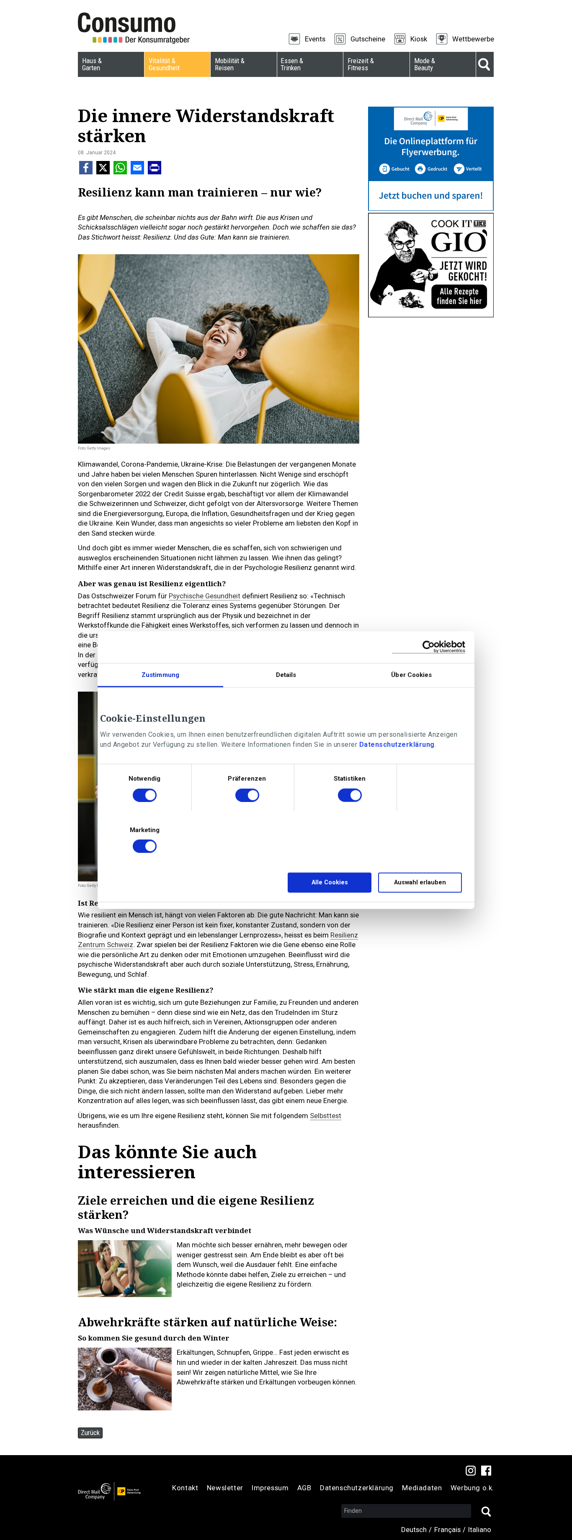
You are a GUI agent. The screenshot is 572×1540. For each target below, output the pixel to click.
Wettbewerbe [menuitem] (473, 39)
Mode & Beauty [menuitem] (424, 64)
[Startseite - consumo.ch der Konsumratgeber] (138, 28)
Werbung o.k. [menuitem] (472, 1488)
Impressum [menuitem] (270, 1488)
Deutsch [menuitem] (414, 1529)
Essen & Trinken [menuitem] (292, 64)
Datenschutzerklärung (397, 744)
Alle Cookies (330, 882)
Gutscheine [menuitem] (367, 39)
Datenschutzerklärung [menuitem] (357, 1488)
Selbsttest (325, 1115)
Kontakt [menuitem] (185, 1488)
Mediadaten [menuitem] (422, 1488)
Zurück (90, 1432)
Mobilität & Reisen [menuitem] (230, 64)
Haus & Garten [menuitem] (92, 64)
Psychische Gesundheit (204, 596)
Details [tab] (286, 674)
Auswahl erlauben (420, 882)
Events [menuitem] (315, 39)
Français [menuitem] (447, 1529)
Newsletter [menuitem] (225, 1488)
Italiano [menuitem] (479, 1529)
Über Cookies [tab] (411, 674)
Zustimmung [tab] (160, 674)
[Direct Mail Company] (109, 1491)
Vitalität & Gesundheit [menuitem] (164, 64)
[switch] (247, 796)
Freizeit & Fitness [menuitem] (361, 64)
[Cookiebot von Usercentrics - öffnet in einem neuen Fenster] (428, 647)
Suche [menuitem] (485, 64)
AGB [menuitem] (304, 1488)
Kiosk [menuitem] (418, 39)
